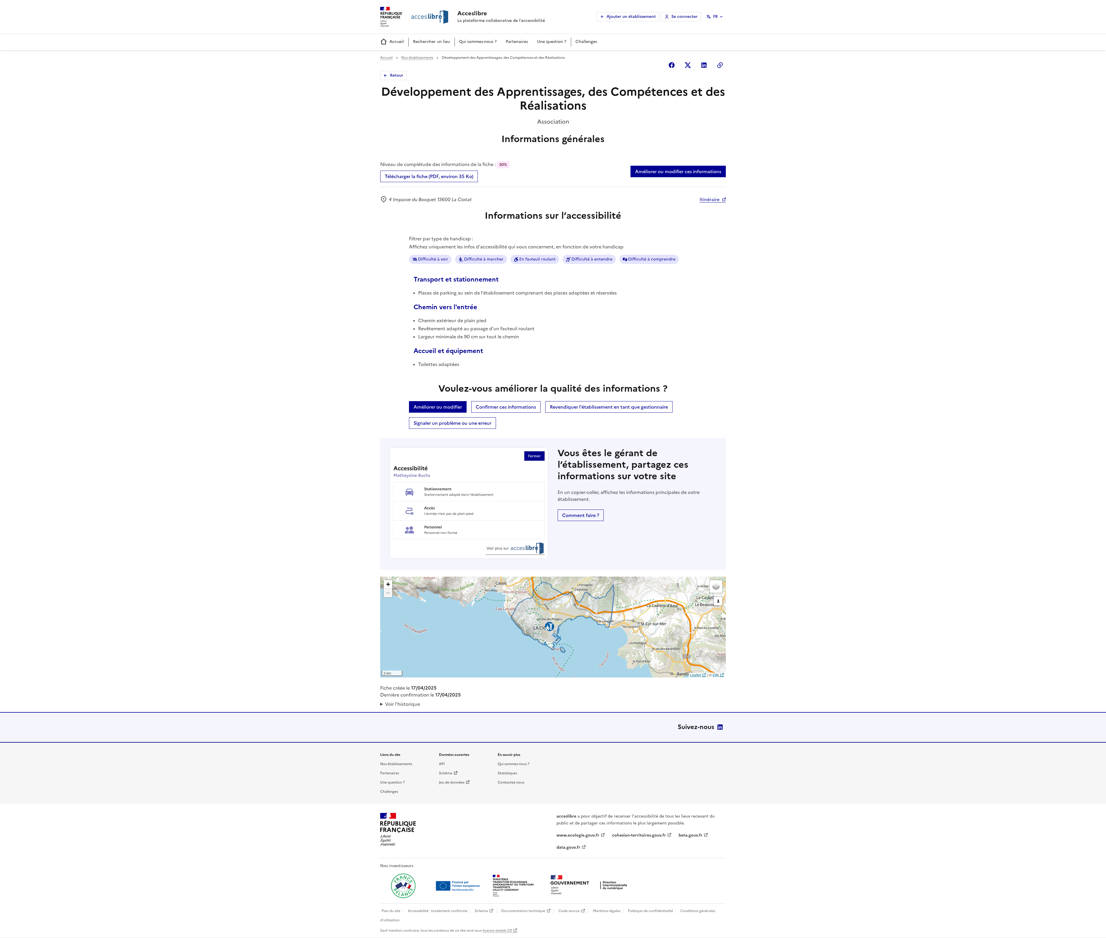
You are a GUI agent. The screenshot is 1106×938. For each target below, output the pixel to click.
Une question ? (551, 42)
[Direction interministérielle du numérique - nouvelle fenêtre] (590, 885)
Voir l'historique (402, 704)
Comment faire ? (580, 515)
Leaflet (695, 674)
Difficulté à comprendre (651, 259)
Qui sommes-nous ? (478, 42)
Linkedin (704, 65)
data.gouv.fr (568, 847)
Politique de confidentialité (650, 911)
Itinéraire (709, 199)
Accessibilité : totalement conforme (437, 911)
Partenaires (517, 42)
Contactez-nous (511, 782)
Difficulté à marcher (483, 259)
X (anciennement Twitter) (688, 65)
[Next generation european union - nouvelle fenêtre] (458, 886)
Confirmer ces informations (506, 406)
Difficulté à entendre (591, 259)
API (442, 764)
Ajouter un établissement (631, 17)
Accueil (396, 42)
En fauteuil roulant (537, 259)
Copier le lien (720, 65)
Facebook (671, 65)
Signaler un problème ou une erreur (452, 423)
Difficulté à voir (433, 259)
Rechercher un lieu (431, 42)
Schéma (445, 773)
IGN (716, 674)
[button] (388, 584)
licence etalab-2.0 (497, 930)
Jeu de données (451, 782)
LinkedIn (720, 727)
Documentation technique (523, 911)
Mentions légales (606, 911)
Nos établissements (417, 57)
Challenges (586, 42)
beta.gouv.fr (690, 835)
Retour (396, 75)
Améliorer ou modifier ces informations (678, 171)
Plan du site (391, 911)
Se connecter (684, 17)
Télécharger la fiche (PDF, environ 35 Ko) (429, 176)
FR (715, 17)
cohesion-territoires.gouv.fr (639, 835)
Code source (569, 911)
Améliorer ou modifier (438, 406)
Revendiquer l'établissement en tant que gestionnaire (609, 406)
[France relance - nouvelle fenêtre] (403, 886)
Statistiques (507, 773)
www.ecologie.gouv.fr (577, 835)
